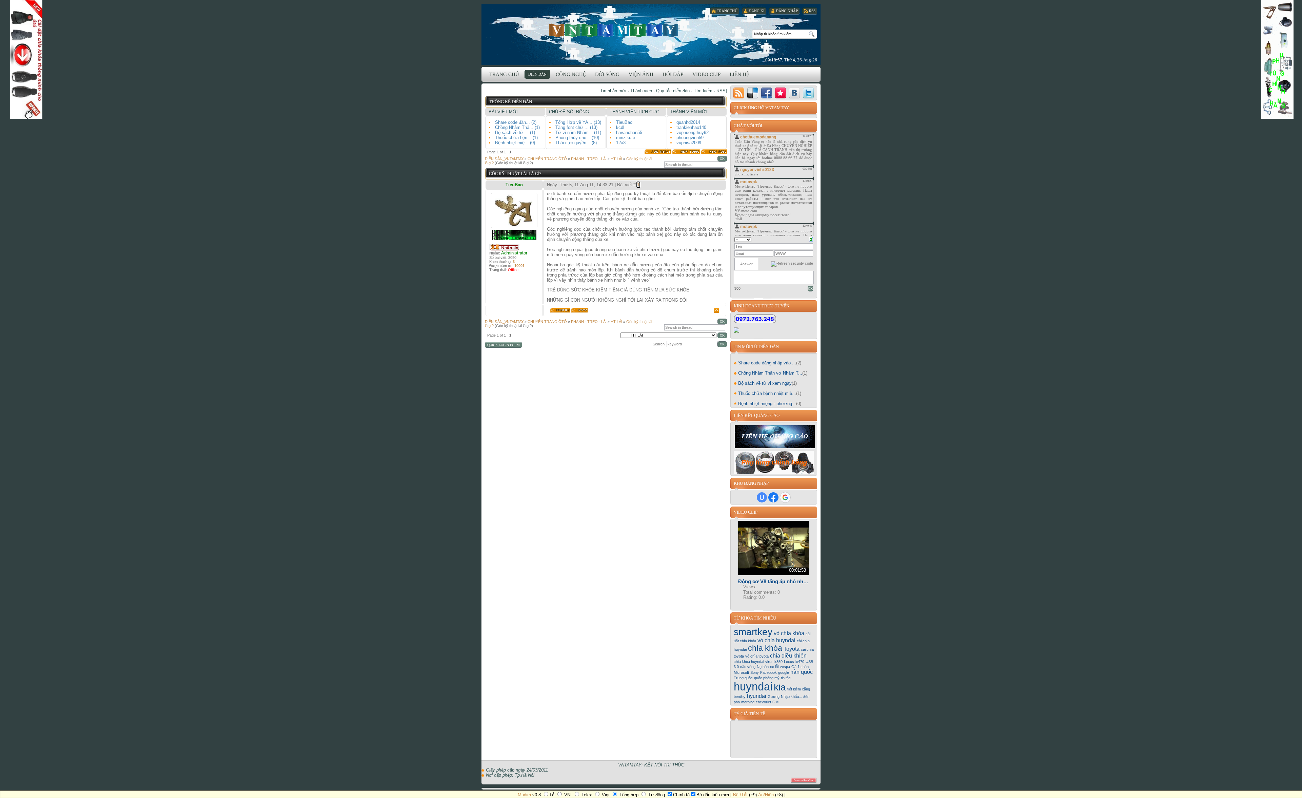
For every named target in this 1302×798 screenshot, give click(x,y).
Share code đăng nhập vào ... (765, 362)
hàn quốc (801, 672)
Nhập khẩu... (791, 697)
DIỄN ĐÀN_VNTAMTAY (504, 159)
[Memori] (780, 93)
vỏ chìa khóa (789, 633)
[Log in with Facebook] (773, 497)
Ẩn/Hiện (766, 794)
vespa (785, 667)
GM (775, 702)
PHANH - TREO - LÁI (589, 159)
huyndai (753, 686)
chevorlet (763, 702)
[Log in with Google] (785, 497)
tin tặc (786, 678)
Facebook (768, 672)
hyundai (756, 696)
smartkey (753, 632)
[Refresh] (811, 239)
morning (747, 702)
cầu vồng (747, 667)
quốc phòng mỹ (767, 678)
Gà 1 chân (800, 667)
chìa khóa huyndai (749, 662)
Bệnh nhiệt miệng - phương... (765, 403)
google (783, 672)
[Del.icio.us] (752, 93)
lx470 (799, 662)
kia (780, 687)
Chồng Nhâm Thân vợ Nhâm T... (768, 373)
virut (768, 662)
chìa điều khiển (788, 656)
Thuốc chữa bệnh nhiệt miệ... (765, 393)
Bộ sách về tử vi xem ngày (763, 383)
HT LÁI (616, 159)
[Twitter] (808, 93)
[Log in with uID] (762, 497)
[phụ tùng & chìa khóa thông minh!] (774, 472)
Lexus (789, 662)
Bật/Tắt (740, 794)
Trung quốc (743, 678)
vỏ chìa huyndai (776, 640)
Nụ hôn (763, 667)
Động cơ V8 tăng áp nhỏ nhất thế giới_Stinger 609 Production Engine (773, 581)
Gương (774, 697)
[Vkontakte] (794, 93)
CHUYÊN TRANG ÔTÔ (547, 159)
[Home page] (579, 310)
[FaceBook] (766, 93)
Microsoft (741, 672)
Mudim (524, 794)
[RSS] (738, 93)
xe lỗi (774, 667)
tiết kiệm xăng (798, 689)
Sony (754, 672)
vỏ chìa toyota (757, 656)
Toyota (792, 649)
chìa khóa (765, 648)
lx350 (778, 662)
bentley (740, 697)
